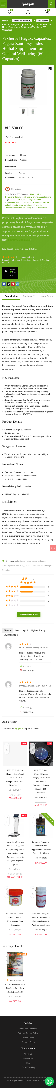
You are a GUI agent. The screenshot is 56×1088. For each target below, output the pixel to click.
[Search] (51, 4)
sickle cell (23, 205)
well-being (27, 208)
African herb (15, 200)
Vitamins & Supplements (41, 197)
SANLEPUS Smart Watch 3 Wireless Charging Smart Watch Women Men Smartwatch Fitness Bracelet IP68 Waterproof (41, 781)
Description (11, 296)
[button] (50, 68)
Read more (15, 802)
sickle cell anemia (34, 205)
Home (5, 20)
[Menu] (3, 4)
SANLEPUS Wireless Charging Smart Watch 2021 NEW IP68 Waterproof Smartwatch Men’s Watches (15, 777)
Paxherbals (16, 189)
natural (8, 205)
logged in (19, 728)
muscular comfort (23, 202)
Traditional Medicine (13, 208)
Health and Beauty (22, 20)
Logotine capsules (19, 239)
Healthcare (43, 20)
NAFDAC (46, 202)
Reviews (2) (29, 296)
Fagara (32, 200)
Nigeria (15, 205)
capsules (24, 200)
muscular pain (36, 202)
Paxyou (18, 790)
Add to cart (41, 808)
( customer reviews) (25, 257)
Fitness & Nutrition (37, 194)
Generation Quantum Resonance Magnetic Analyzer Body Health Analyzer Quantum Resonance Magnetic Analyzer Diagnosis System (15, 853)
